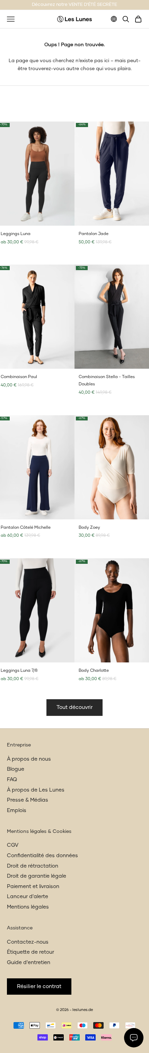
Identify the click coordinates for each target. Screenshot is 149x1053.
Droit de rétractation (32, 866)
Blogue (15, 769)
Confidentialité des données (42, 855)
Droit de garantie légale (36, 876)
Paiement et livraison (33, 886)
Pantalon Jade (93, 234)
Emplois (16, 810)
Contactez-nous (28, 942)
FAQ (12, 779)
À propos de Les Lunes (35, 790)
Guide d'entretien (28, 962)
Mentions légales (28, 907)
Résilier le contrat (39, 986)
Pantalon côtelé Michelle (26, 528)
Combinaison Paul (19, 377)
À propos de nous (29, 759)
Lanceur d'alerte (27, 896)
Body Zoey (89, 528)
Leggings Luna (15, 234)
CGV (12, 845)
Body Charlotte (94, 671)
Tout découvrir (74, 707)
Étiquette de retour (30, 952)
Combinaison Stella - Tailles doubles (107, 380)
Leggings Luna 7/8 (19, 671)
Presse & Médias (27, 800)
